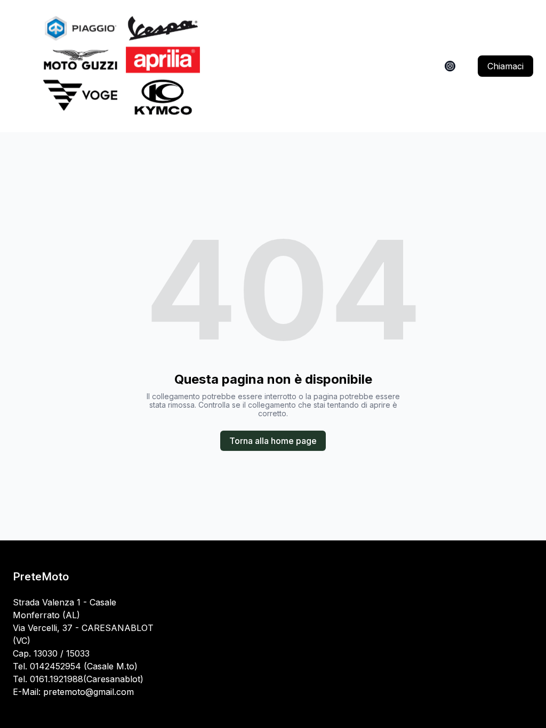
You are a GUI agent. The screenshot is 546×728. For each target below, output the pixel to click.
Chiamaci (505, 66)
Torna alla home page (273, 440)
